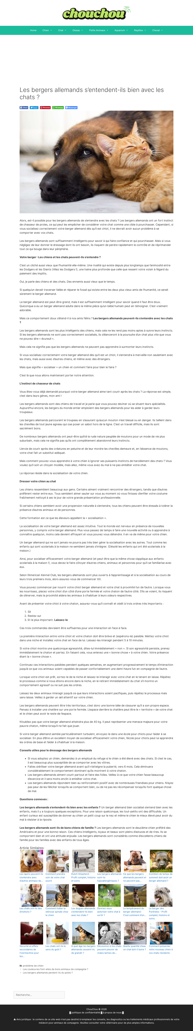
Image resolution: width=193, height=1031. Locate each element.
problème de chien (33, 965)
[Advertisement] (96, 57)
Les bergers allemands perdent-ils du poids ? (48, 972)
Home (33, 30)
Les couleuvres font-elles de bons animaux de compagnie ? (55, 969)
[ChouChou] (96, 12)
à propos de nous (112, 1012)
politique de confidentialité (86, 1012)
